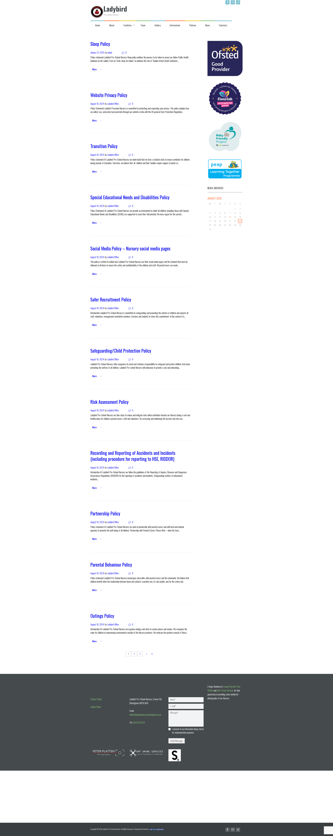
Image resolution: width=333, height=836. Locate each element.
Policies (192, 25)
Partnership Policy (105, 513)
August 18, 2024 (97, 103)
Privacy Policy (96, 699)
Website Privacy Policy (108, 95)
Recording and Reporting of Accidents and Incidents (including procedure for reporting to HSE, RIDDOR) (132, 455)
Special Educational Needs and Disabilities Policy (129, 197)
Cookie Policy (95, 707)
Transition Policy (103, 146)
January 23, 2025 (97, 52)
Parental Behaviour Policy (111, 564)
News (207, 25)
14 (230, 217)
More (94, 69)
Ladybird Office (113, 103)
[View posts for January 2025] (235, 198)
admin (110, 52)
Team (143, 25)
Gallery (158, 25)
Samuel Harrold (229, 686)
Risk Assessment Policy (109, 401)
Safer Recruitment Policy (110, 299)
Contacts (223, 25)
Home (97, 25)
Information (175, 25)
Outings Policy (102, 615)
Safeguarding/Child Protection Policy (120, 350)
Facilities (128, 25)
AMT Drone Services (225, 690)
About (111, 25)
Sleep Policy (100, 43)
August (214, 198)
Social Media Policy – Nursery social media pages (130, 248)
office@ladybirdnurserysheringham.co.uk (145, 714)
